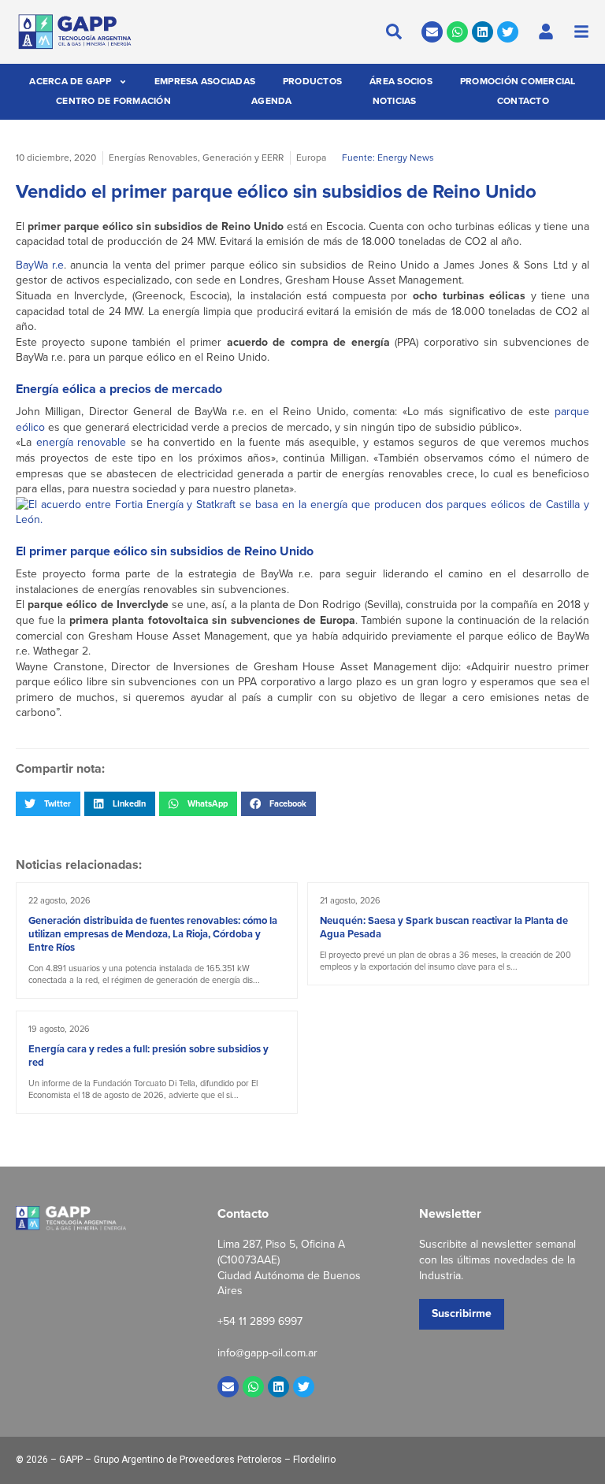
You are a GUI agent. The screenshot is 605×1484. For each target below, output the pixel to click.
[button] (48, 803)
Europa (311, 157)
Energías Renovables (153, 157)
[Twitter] (507, 32)
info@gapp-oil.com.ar (267, 1353)
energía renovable (81, 442)
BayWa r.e (40, 265)
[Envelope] (432, 32)
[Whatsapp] (457, 32)
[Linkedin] (482, 32)
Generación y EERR (243, 157)
